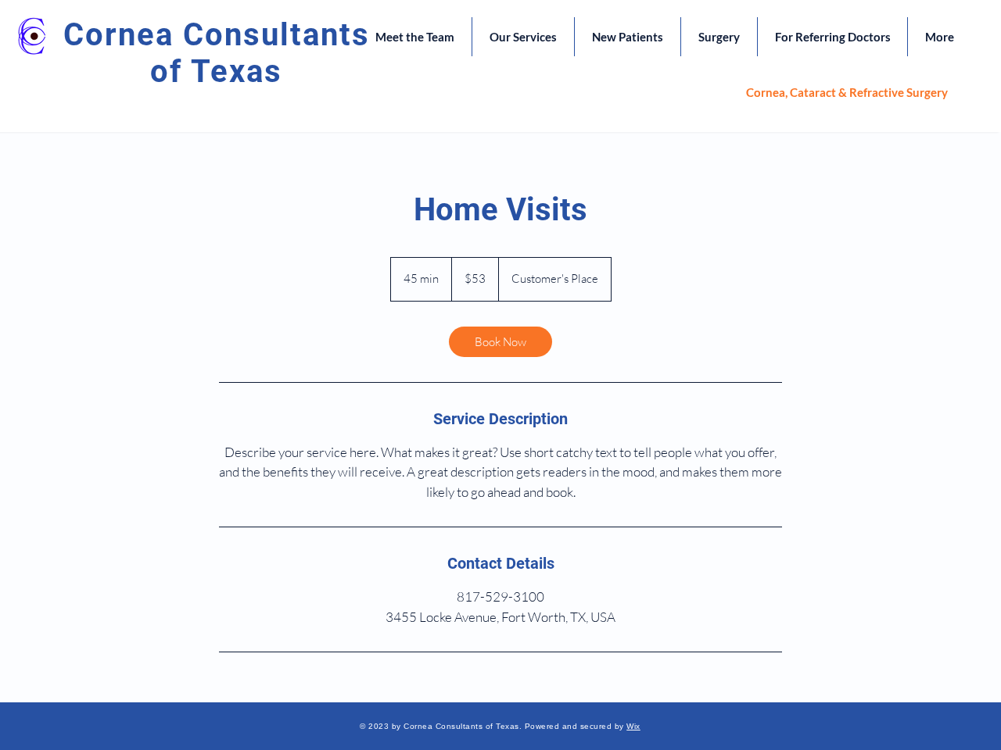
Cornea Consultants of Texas (216, 53)
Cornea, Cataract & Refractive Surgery (847, 92)
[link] (500, 342)
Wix (633, 726)
